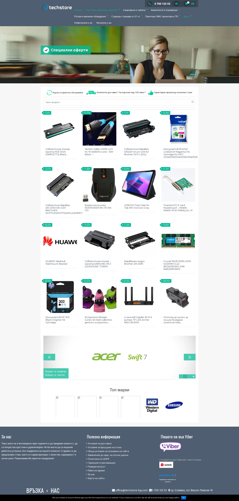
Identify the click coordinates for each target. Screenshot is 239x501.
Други (186, 16)
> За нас (87, 474)
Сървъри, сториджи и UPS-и (125, 16)
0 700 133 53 (162, 3)
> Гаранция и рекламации (97, 462)
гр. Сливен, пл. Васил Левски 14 (191, 490)
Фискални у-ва (103, 23)
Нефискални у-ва (83, 23)
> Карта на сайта (92, 478)
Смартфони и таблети (134, 10)
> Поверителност (93, 466)
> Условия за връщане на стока (100, 447)
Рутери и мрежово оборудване (90, 16)
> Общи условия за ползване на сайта (104, 451)
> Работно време (92, 470)
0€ (191, 3)
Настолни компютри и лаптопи (102, 10)
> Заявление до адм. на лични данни (104, 455)
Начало (78, 10)
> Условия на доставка (95, 443)
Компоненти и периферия (164, 10)
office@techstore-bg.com (132, 490)
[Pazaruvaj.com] (168, 476)
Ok (184, 498)
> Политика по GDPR (94, 458)
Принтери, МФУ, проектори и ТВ (161, 16)
